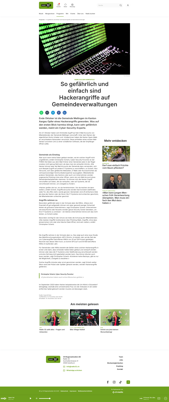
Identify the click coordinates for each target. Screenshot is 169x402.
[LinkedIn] (65, 113)
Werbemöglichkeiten (115, 363)
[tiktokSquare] (120, 382)
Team (121, 357)
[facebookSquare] (108, 382)
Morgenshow (49, 13)
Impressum (73, 391)
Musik (41, 13)
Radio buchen (90, 13)
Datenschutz (64, 391)
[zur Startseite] (46, 5)
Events (73, 13)
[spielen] (30, 398)
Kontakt (120, 369)
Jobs (121, 360)
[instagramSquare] (114, 382)
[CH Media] (117, 392)
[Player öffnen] (165, 398)
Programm (60, 13)
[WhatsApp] (41, 113)
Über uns (80, 13)
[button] (72, 5)
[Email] (53, 113)
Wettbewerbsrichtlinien (85, 391)
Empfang (119, 366)
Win (67, 13)
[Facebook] (59, 113)
